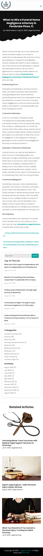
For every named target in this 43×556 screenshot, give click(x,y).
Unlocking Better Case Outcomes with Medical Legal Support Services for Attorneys (19, 442)
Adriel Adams (11, 30)
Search (35, 256)
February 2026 (9, 382)
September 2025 (10, 390)
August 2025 (8, 393)
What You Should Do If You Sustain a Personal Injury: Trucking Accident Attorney (18, 530)
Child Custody (9, 357)
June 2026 (8, 373)
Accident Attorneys (11, 334)
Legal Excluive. (26, 550)
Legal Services (34, 30)
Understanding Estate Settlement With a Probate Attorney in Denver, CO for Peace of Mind (21, 318)
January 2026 (9, 384)
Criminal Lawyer (10, 359)
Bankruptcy (8, 351)
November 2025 (10, 387)
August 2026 (8, 367)
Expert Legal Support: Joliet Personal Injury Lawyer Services (19, 486)
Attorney (7, 337)
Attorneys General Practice (14, 342)
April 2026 (7, 379)
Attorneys (7, 340)
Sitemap (26, 553)
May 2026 (7, 376)
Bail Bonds (7, 345)
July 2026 (7, 370)
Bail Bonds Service (10, 348)
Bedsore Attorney (10, 354)
